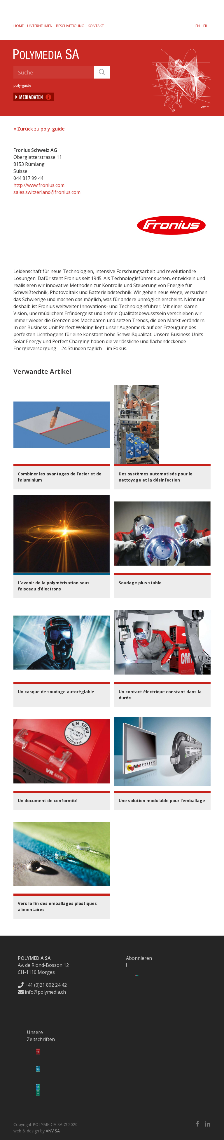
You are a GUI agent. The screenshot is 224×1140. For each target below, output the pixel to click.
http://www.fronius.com (38, 185)
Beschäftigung (70, 25)
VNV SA (53, 1131)
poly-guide (22, 85)
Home (18, 25)
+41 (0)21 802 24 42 (45, 985)
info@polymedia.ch (45, 992)
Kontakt (96, 25)
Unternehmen (39, 25)
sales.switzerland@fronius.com (46, 192)
